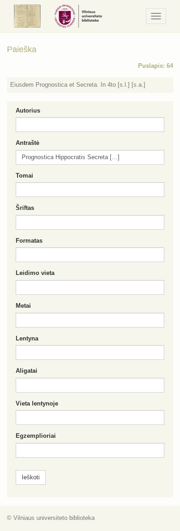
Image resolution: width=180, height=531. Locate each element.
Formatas (29, 240)
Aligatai (26, 370)
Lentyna (27, 338)
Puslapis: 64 (155, 65)
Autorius (28, 110)
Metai (23, 305)
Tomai (24, 175)
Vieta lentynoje (37, 403)
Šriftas (25, 207)
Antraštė (27, 142)
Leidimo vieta (35, 272)
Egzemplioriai (36, 435)
